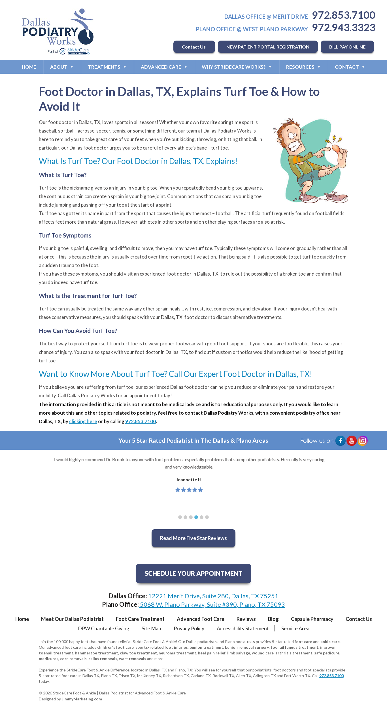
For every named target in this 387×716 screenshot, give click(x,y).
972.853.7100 (343, 15)
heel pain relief (212, 652)
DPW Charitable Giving (103, 628)
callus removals (102, 658)
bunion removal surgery (247, 647)
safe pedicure (326, 652)
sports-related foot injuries (161, 647)
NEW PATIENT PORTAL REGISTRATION (267, 46)
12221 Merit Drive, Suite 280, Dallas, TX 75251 (212, 596)
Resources (300, 67)
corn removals (73, 658)
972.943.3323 (343, 27)
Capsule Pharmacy (312, 619)
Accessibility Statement (243, 628)
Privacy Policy (189, 628)
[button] (180, 517)
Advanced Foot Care (200, 619)
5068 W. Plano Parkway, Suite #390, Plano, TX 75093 (212, 604)
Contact (347, 67)
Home (29, 67)
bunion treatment (206, 647)
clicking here (83, 421)
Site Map (151, 628)
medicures (48, 658)
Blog (273, 619)
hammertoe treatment (96, 652)
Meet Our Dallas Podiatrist (72, 619)
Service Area (295, 628)
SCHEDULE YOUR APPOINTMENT (194, 573)
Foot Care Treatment (140, 619)
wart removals (132, 658)
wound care (263, 652)
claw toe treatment (138, 652)
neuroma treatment (177, 652)
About (58, 67)
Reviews (246, 619)
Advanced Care (161, 67)
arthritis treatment (293, 652)
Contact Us (194, 46)
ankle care (330, 641)
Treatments (104, 67)
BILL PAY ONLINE (347, 46)
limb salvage (238, 652)
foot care (303, 641)
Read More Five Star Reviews (193, 538)
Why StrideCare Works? (234, 67)
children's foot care (115, 647)
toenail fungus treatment (294, 647)
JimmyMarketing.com (82, 698)
